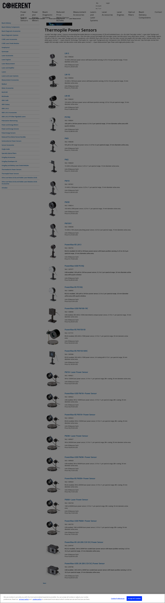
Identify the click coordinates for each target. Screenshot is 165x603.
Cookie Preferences (117, 598)
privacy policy (24, 599)
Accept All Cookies (134, 598)
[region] (82, 598)
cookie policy (37, 599)
